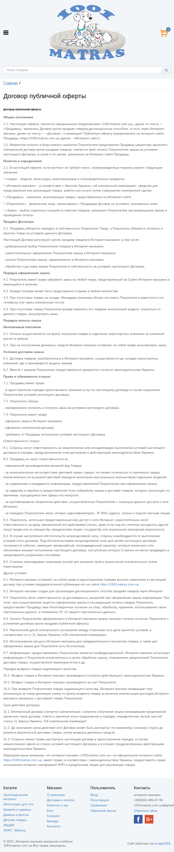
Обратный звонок (103, 810)
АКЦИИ (8, 825)
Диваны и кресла (16, 814)
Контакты (53, 826)
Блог (50, 810)
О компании (56, 795)
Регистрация (99, 800)
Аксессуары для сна (18, 804)
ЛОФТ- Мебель (14, 830)
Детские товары (15, 820)
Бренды (52, 821)
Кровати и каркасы (17, 809)
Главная (10, 83)
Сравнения (98, 805)
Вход (94, 795)
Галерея (53, 816)
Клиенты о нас (57, 805)
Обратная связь (145, 810)
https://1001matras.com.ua (119, 584)
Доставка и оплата (60, 800)
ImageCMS (163, 843)
